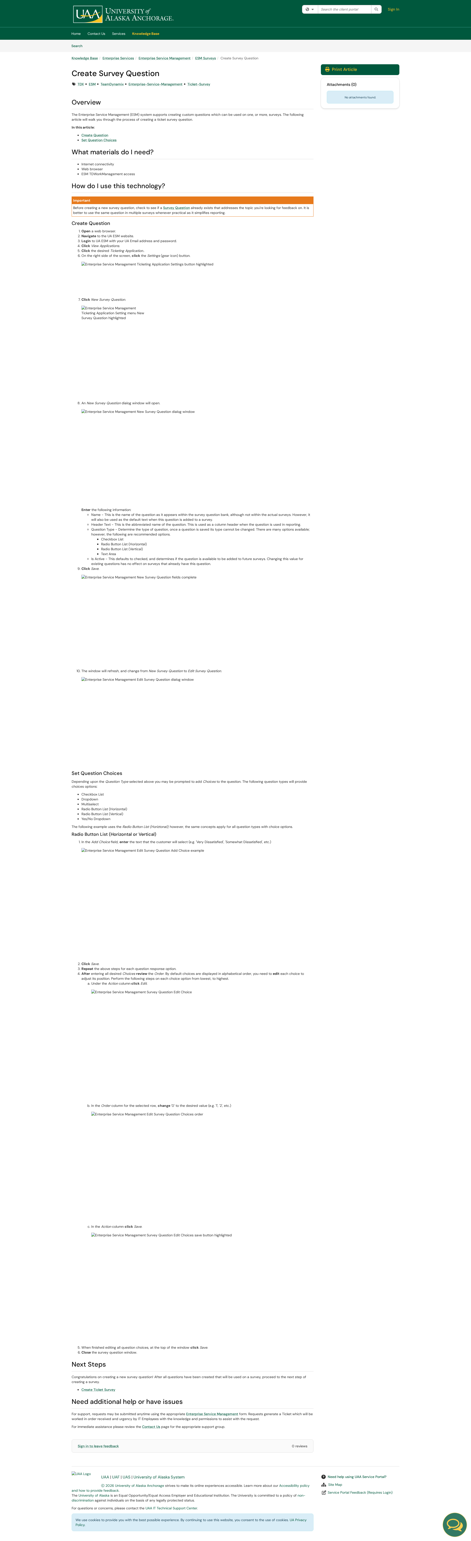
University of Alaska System (159, 1477)
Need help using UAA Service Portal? (357, 1477)
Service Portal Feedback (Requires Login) (360, 1492)
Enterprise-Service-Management (156, 84)
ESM (92, 84)
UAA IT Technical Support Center (171, 1508)
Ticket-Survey (198, 84)
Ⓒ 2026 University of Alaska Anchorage (132, 1485)
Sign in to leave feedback (98, 1446)
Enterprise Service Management (165, 58)
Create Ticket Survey (98, 1389)
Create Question (94, 135)
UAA (105, 1477)
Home (76, 33)
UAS (127, 1477)
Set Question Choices (99, 140)
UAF (116, 1477)
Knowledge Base (145, 33)
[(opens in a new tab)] (123, 15)
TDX (81, 84)
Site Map (335, 1484)
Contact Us (96, 33)
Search (78, 45)
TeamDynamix (112, 84)
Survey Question (176, 208)
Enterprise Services (118, 58)
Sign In (393, 9)
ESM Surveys (205, 58)
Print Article (344, 69)
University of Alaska (93, 1495)
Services (118, 33)
